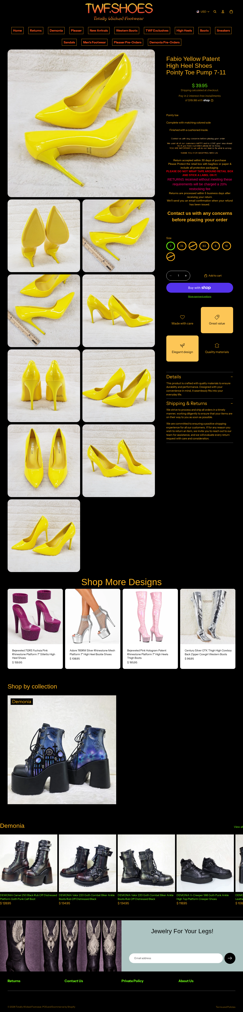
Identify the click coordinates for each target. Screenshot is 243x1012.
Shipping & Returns (186, 403)
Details (173, 376)
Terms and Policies (225, 1007)
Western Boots (126, 30)
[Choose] (57, 638)
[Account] (223, 11)
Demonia (56, 30)
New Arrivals (99, 30)
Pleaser (76, 30)
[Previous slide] (13, 616)
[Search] (215, 11)
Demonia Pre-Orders (165, 42)
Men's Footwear (94, 42)
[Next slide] (57, 616)
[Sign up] (229, 958)
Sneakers (223, 30)
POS (44, 1006)
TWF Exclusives (157, 30)
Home (17, 30)
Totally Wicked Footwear (28, 1006)
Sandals (69, 42)
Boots (204, 30)
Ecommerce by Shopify (63, 1006)
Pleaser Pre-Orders (127, 42)
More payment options (199, 296)
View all (238, 827)
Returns (36, 30)
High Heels (184, 30)
